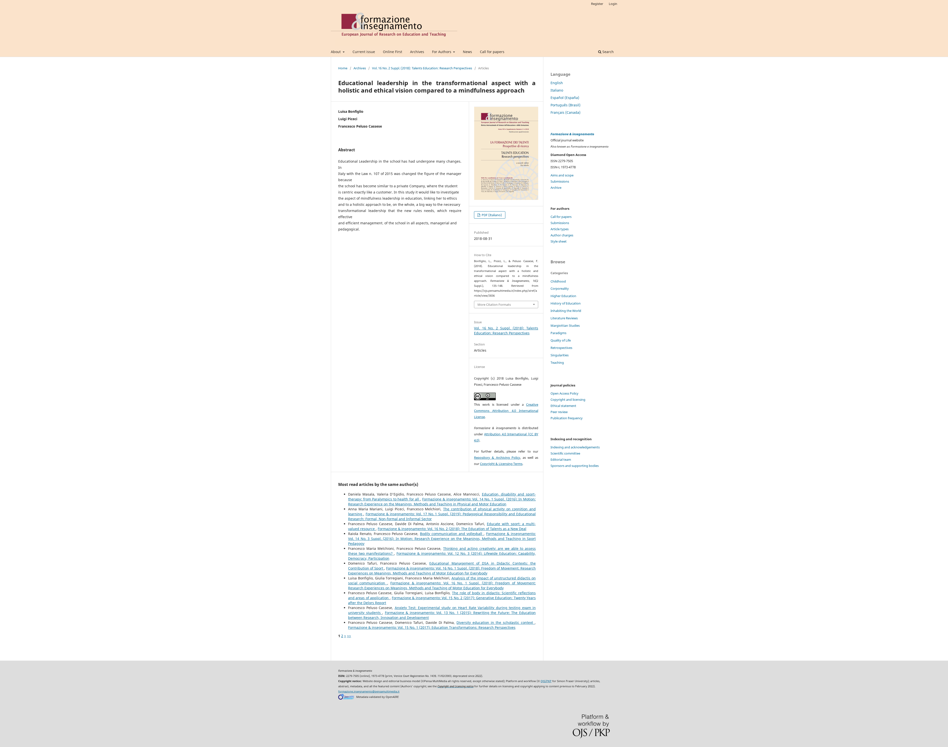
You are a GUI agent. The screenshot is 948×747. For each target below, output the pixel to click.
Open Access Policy (564, 393)
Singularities (560, 355)
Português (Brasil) (565, 105)
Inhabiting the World (566, 310)
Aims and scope (562, 175)
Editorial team (561, 459)
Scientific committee (565, 453)
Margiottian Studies (565, 325)
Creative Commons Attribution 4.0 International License (506, 410)
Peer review (559, 412)
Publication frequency (567, 418)
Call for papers (492, 51)
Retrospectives (561, 347)
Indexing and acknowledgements (575, 447)
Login (613, 3)
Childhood (558, 281)
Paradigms (558, 333)
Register (597, 3)
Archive (556, 187)
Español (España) (565, 97)
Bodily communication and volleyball (452, 533)
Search (607, 51)
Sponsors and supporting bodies (575, 465)
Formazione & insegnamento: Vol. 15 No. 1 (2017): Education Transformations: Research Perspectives (431, 627)
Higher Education (563, 296)
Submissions (560, 181)
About (336, 51)
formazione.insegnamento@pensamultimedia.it (368, 691)
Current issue (364, 51)
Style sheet (559, 241)
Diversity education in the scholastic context (495, 622)
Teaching (557, 362)
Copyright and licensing (568, 399)
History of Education (566, 303)
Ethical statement (563, 405)
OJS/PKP (546, 681)
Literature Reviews (564, 318)
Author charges (562, 235)
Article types (560, 229)
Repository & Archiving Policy (497, 457)
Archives (417, 51)
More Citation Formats (494, 304)
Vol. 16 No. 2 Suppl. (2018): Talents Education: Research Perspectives (422, 68)
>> (349, 635)
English (557, 82)
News (467, 51)
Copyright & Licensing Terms (501, 463)
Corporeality (560, 288)
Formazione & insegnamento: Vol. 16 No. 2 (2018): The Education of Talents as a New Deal (452, 528)
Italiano (557, 90)
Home (342, 68)
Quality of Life (561, 340)
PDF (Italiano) (491, 215)
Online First (392, 51)
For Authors (442, 51)
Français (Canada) (565, 112)
